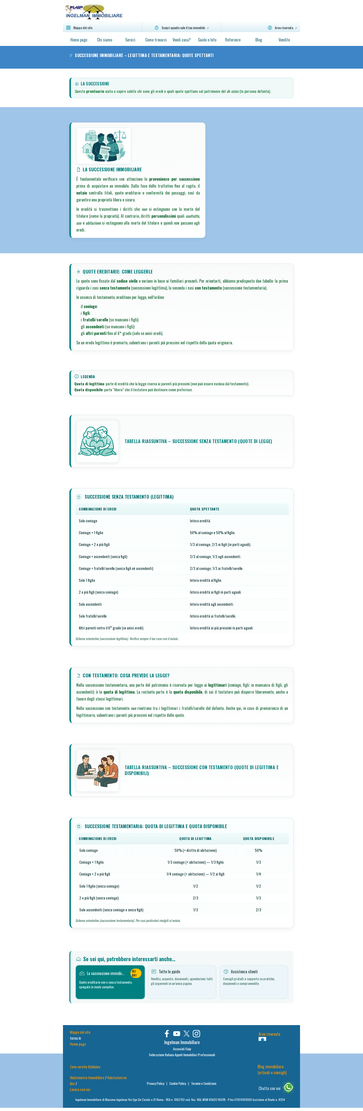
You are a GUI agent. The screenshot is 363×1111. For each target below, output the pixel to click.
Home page (78, 40)
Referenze (233, 40)
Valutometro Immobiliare (87, 1077)
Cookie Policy (178, 1083)
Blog (258, 40)
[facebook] (166, 1033)
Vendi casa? (182, 40)
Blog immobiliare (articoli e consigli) (272, 1069)
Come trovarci (156, 40)
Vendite (284, 40)
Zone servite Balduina (85, 1066)
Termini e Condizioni (203, 1083)
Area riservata (269, 1034)
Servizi (130, 40)
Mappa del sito (80, 1032)
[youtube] (176, 1033)
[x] (186, 1033)
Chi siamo (104, 40)
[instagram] (196, 1033)
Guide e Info (207, 40)
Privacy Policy (156, 1083)
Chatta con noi (270, 1088)
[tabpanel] (182, 1048)
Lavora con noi (80, 1089)
